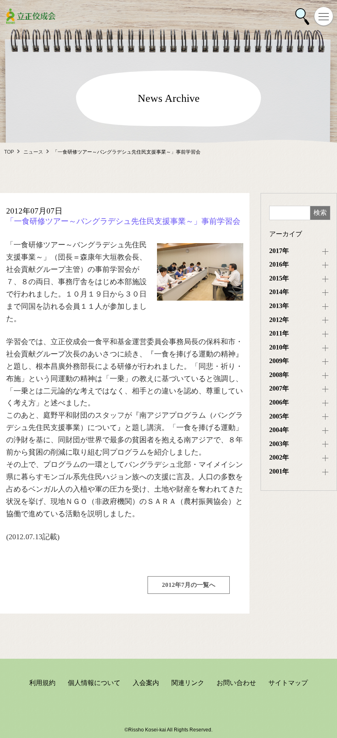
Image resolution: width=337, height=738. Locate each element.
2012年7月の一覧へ (188, 585)
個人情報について (94, 682)
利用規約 (42, 682)
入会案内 (146, 682)
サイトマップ (288, 682)
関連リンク (187, 682)
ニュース (33, 152)
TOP (9, 152)
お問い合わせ (236, 682)
